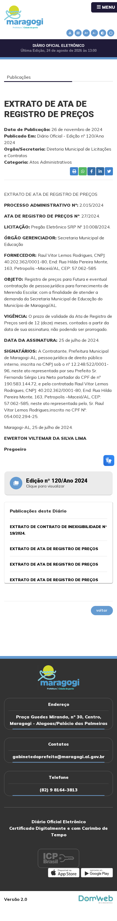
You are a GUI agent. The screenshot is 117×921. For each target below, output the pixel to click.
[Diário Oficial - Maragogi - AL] (23, 16)
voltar (101, 610)
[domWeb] (96, 898)
